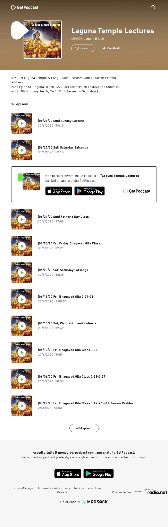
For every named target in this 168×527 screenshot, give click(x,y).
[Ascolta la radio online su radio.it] (156, 491)
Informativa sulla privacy (54, 488)
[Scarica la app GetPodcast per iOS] (58, 190)
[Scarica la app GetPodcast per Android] (89, 190)
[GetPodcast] (22, 7)
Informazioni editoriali (88, 488)
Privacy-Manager (23, 488)
